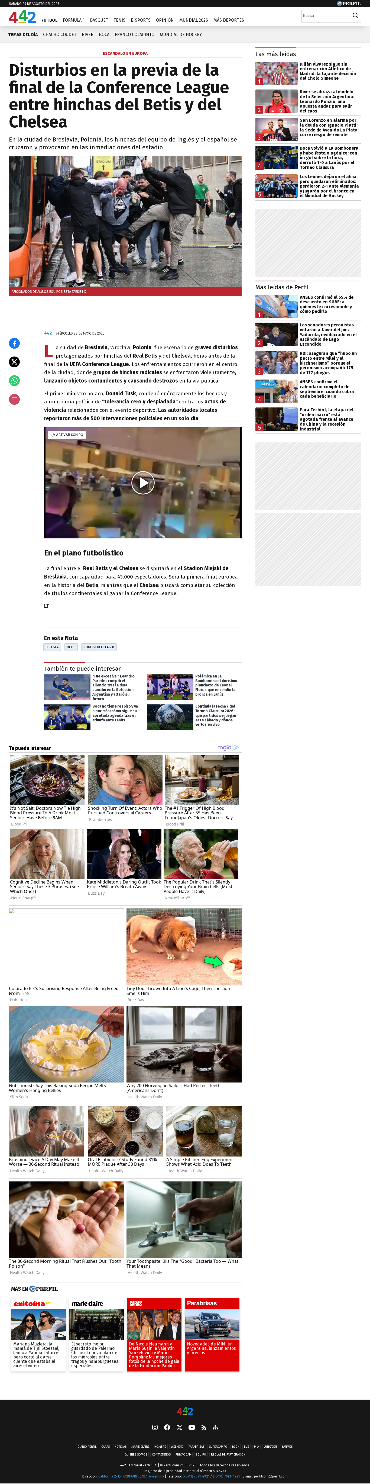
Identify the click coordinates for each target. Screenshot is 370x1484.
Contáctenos (161, 1454)
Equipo (201, 1454)
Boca (104, 34)
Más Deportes (228, 20)
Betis (71, 647)
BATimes (287, 1446)
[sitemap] (215, 1428)
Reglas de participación (228, 1454)
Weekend (177, 1446)
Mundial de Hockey (181, 34)
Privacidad (183, 1454)
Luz (246, 1446)
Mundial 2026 (193, 20)
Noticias (120, 1446)
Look (235, 1446)
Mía (256, 1446)
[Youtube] (192, 1428)
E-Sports (141, 20)
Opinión (165, 20)
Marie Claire (140, 1446)
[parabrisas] (212, 1305)
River (87, 34)
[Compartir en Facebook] (14, 343)
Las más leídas (275, 54)
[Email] (14, 399)
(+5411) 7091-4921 (196, 1476)
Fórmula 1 (74, 20)
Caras (105, 1446)
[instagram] (155, 1428)
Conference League (99, 647)
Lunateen (270, 1446)
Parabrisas (196, 1446)
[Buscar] (355, 15)
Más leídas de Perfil (282, 287)
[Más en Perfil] (43, 1289)
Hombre (160, 1446)
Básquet (99, 20)
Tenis (119, 20)
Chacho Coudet (59, 34)
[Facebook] (167, 1427)
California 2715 (110, 1476)
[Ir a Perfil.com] (349, 4)
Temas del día (23, 34)
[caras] (154, 1305)
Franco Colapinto (134, 34)
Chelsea (52, 647)
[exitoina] (38, 1305)
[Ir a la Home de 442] (22, 21)
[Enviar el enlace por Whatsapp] (14, 380)
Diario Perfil (87, 1446)
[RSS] (204, 1428)
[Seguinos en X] (179, 1428)
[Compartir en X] (14, 361)
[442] (185, 1411)
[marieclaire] (96, 1305)
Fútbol (49, 20)
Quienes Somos (136, 1454)
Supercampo (218, 1446)
